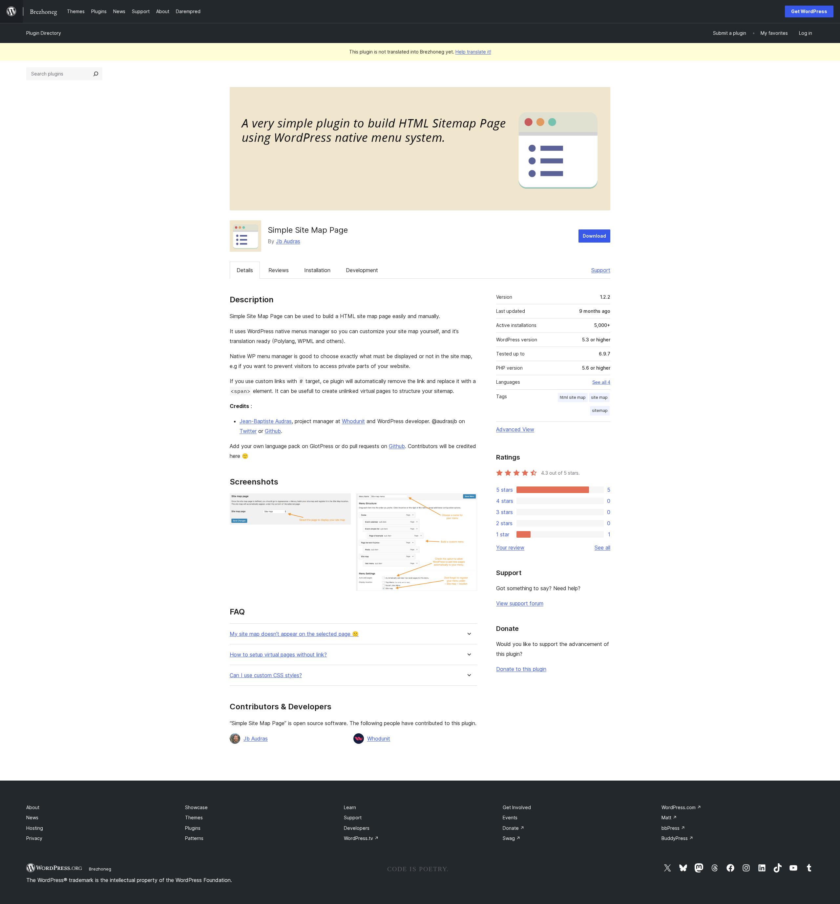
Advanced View (515, 429)
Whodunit (353, 421)
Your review (510, 547)
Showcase (196, 807)
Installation (317, 270)
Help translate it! (473, 51)
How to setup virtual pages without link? (278, 655)
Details (245, 270)
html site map (573, 397)
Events (510, 817)
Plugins (192, 828)
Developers (356, 828)
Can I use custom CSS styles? (266, 675)
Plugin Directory (43, 33)
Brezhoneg (100, 869)
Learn (350, 807)
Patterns (194, 838)
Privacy (34, 838)
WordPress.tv (361, 838)
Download (594, 236)
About (32, 807)
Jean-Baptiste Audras (266, 421)
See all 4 (601, 382)
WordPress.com (681, 807)
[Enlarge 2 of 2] (468, 502)
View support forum (519, 603)
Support (600, 270)
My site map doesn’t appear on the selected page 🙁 (294, 634)
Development (362, 270)
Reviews (278, 270)
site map (599, 397)
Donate (513, 828)
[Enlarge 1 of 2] (342, 502)
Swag (511, 838)
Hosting (34, 828)
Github (273, 431)
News (32, 817)
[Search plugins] (95, 73)
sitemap (600, 410)
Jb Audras (288, 241)
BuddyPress (677, 838)
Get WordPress (809, 11)
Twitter (248, 431)
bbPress (673, 828)
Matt (669, 817)
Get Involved (517, 807)
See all (602, 547)
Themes (194, 817)
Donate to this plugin (521, 669)
